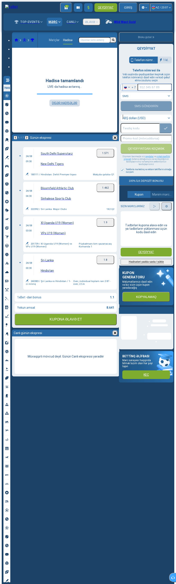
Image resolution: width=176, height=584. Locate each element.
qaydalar (149, 156)
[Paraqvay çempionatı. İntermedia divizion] (32, 40)
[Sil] (115, 137)
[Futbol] (24, 40)
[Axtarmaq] (113, 40)
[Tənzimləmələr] (144, 7)
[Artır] (88, 7)
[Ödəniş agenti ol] (78, 7)
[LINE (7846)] (16, 40)
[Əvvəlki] (15, 137)
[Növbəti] (26, 137)
